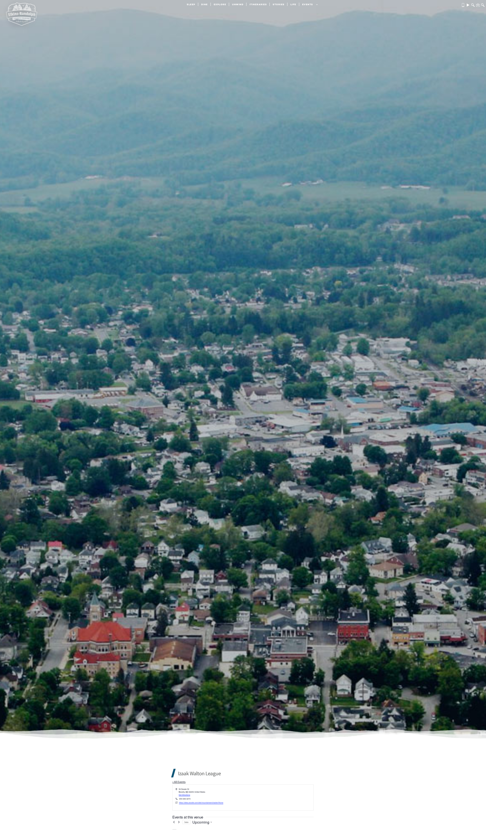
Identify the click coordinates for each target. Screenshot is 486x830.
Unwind (238, 4)
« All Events (179, 782)
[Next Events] (178, 822)
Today (186, 822)
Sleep (191, 4)
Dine (204, 4)
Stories (279, 4)
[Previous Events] (173, 822)
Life (293, 4)
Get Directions (184, 795)
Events (307, 4)
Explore (220, 4)
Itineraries (258, 4)
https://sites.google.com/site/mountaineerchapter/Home (201, 802)
